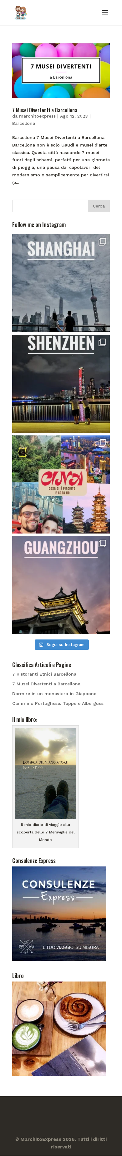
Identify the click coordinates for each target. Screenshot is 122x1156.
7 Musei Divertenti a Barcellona (44, 110)
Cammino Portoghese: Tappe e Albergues (58, 703)
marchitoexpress (37, 116)
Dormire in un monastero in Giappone (54, 693)
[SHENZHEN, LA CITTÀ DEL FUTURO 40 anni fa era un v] (61, 384)
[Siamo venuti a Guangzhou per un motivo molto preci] (61, 585)
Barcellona (23, 123)
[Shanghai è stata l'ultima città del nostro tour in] (61, 283)
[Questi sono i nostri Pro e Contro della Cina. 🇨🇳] (61, 484)
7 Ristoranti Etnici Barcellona (44, 674)
